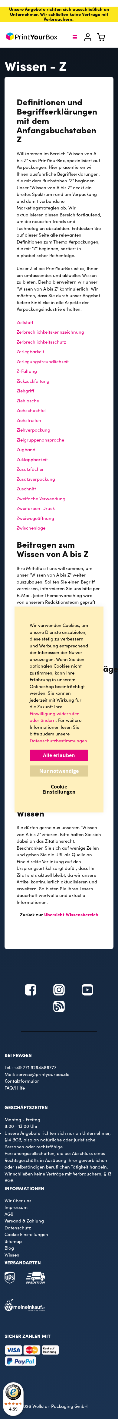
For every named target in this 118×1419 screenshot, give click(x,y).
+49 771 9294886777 (35, 1067)
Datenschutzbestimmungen (58, 740)
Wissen (12, 1255)
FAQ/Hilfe (15, 1088)
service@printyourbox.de (42, 1074)
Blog (9, 1248)
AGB (9, 1214)
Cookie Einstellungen (26, 1234)
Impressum (16, 1207)
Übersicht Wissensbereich (71, 914)
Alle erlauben (59, 755)
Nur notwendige (59, 771)
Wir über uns (18, 1200)
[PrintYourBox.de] (32, 37)
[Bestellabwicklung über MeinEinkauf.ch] (25, 1310)
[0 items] (105, 39)
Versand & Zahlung (24, 1221)
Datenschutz (18, 1228)
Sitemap (13, 1241)
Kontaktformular (22, 1081)
